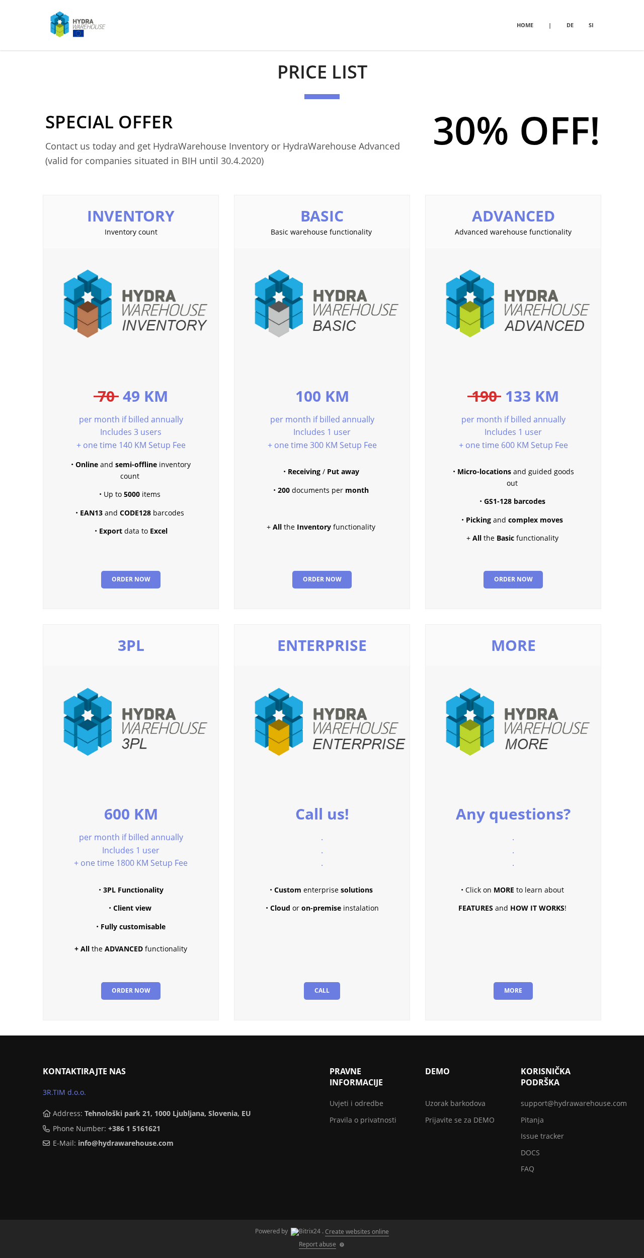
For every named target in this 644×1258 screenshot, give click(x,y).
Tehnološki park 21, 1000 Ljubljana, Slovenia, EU (168, 1113)
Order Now (131, 579)
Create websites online (357, 1231)
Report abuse (317, 1244)
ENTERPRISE (322, 645)
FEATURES (475, 908)
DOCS (530, 1152)
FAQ (527, 1168)
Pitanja (532, 1120)
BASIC (322, 215)
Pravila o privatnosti (363, 1120)
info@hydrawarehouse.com (126, 1143)
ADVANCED (513, 215)
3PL (131, 645)
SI (591, 25)
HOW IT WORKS (537, 908)
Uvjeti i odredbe (356, 1103)
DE (570, 25)
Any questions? (513, 813)
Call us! (322, 813)
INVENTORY (131, 215)
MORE (513, 645)
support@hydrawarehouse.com (574, 1103)
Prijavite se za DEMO (460, 1120)
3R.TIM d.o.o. (64, 1092)
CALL (322, 990)
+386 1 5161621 (134, 1128)
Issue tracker (542, 1136)
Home (525, 25)
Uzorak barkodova (455, 1103)
